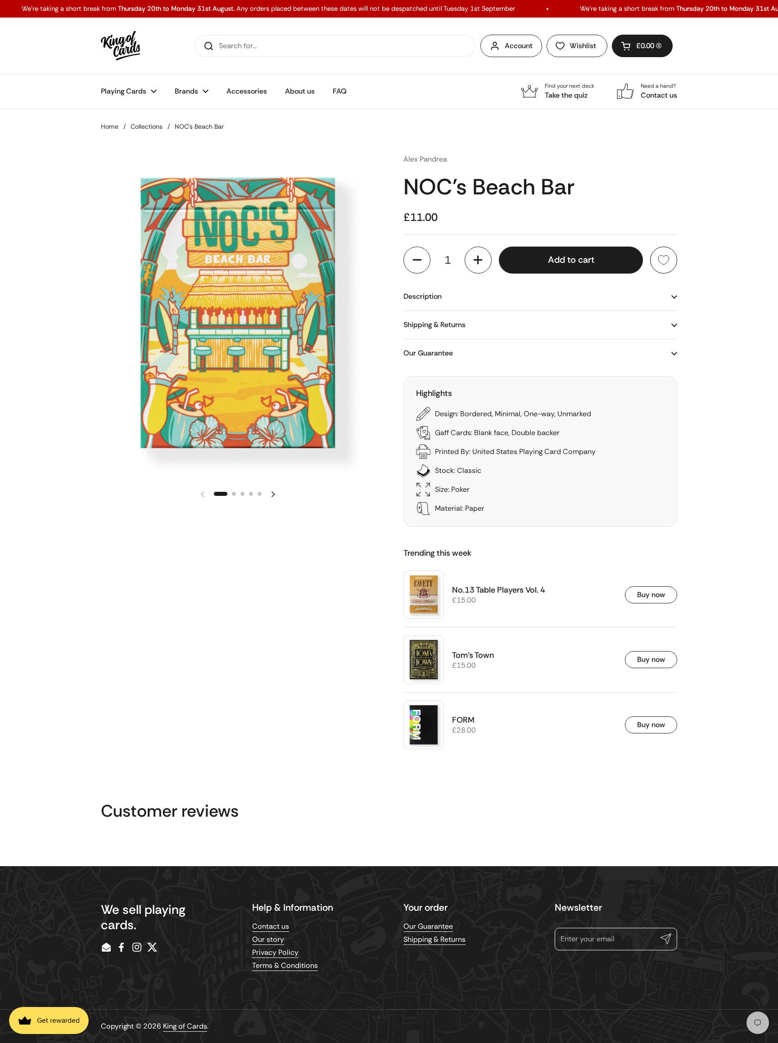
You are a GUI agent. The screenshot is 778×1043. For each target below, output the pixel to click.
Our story (268, 939)
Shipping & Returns (434, 939)
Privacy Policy (275, 952)
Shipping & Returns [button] (434, 324)
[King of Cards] (120, 45)
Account (519, 45)
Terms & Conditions (285, 965)
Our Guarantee (428, 926)
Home (109, 126)
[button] (642, 46)
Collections (147, 126)
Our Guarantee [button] (428, 353)
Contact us (270, 926)
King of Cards (185, 1026)
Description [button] (422, 296)
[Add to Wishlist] (663, 260)
